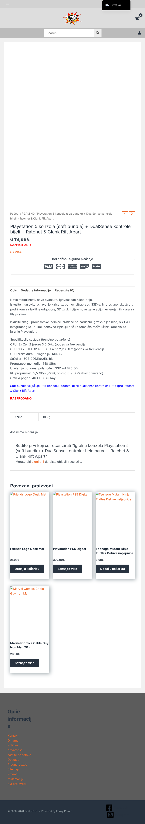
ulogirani (38, 461)
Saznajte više (67, 569)
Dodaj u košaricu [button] (27, 569)
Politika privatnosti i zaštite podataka (19, 750)
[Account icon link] (139, 33)
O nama (13, 740)
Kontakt (13, 735)
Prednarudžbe (17, 764)
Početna (15, 213)
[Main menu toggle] (8, 4)
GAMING (29, 213)
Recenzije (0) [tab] (64, 290)
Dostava (13, 759)
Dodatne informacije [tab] (36, 290)
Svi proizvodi (17, 784)
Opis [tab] (13, 290)
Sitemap (13, 769)
